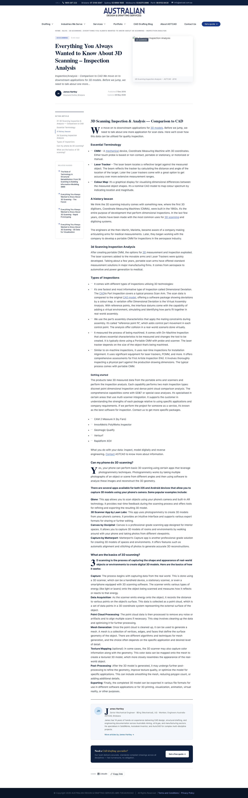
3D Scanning (62, 38)
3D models (157, 127)
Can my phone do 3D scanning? (70, 146)
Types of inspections (66, 142)
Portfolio (118, 24)
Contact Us (190, 24)
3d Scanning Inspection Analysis (67, 136)
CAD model (129, 297)
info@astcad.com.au (183, 2)
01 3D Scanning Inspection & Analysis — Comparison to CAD (70, 122)
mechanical (112, 151)
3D (144, 252)
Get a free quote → (177, 754)
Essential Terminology (66, 127)
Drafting (46, 24)
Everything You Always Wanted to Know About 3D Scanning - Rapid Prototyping (70, 213)
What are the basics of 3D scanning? (68, 151)
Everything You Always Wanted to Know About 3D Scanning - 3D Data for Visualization (70, 228)
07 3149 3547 (92, 3)
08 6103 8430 (159, 3)
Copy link (118, 774)
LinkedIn (103, 774)
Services (98, 24)
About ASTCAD (168, 24)
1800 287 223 (71, 3)
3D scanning (172, 217)
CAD (101, 293)
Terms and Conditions (168, 793)
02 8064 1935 (114, 3)
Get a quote (211, 24)
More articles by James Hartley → (119, 734)
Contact (110, 454)
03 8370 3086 (137, 3)
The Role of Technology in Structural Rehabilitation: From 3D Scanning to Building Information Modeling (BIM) (71, 179)
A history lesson (63, 131)
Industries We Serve (71, 24)
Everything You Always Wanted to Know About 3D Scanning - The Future (70, 198)
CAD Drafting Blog (143, 24)
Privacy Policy (187, 793)
